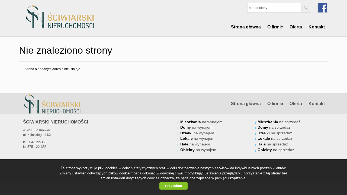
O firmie (275, 27)
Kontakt (317, 27)
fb (322, 8)
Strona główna (246, 27)
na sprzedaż (279, 122)
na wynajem (201, 122)
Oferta (296, 27)
